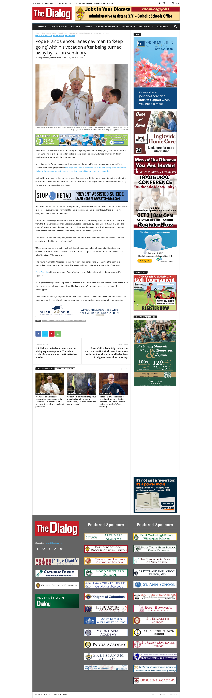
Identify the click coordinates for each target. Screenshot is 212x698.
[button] (175, 26)
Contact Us (173, 695)
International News (49, 33)
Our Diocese (57, 26)
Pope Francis (41, 272)
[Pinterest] (52, 334)
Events (88, 26)
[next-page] (126, 368)
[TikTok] (168, 3)
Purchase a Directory (103, 3)
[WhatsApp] (58, 334)
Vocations (70, 36)
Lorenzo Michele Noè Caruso (63, 321)
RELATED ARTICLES (45, 369)
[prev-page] (122, 368)
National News (105, 394)
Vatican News (58, 36)
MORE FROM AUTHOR (65, 369)
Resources (145, 26)
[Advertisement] (155, 431)
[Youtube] (177, 3)
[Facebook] (159, 3)
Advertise (162, 26)
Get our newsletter (83, 3)
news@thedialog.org (54, 543)
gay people (47, 321)
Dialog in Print (65, 3)
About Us (127, 26)
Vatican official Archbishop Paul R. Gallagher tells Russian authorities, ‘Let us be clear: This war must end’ (81, 400)
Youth (74, 26)
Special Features (105, 26)
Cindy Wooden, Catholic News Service (52, 58)
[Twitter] (173, 3)
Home (41, 26)
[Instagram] (164, 3)
